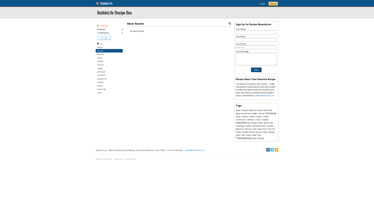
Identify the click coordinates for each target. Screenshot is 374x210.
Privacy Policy (119, 159)
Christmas (270, 113)
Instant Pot (102, 78)
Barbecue (253, 110)
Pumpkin (245, 132)
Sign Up (273, 3)
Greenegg (240, 126)
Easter (260, 123)
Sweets (100, 82)
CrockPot (101, 75)
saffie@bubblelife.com (265, 95)
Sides (99, 57)
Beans (260, 110)
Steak (254, 135)
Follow (104, 38)
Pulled (238, 132)
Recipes (259, 132)
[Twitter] (272, 150)
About (99, 47)
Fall (271, 123)
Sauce (238, 135)
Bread (243, 113)
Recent (100, 50)
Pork (269, 129)
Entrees (100, 54)
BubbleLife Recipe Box (114, 12)
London (270, 126)
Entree (266, 123)
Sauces (100, 64)
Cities (238, 116)
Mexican (248, 129)
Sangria (271, 132)
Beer (270, 110)
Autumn (245, 110)
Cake (254, 113)
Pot (273, 129)
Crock (257, 119)
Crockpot (265, 119)
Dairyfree (241, 122)
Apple (238, 110)
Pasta (259, 129)
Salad (265, 132)
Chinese (261, 113)
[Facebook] (268, 150)
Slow (243, 135)
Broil (249, 113)
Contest (244, 116)
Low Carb (101, 71)
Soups (100, 68)
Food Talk (101, 89)
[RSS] (276, 150)
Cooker (252, 116)
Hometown (256, 126)
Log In (262, 3)
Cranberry (250, 119)
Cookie (258, 116)
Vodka (254, 138)
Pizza (265, 129)
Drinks (100, 85)
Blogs (238, 113)
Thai (259, 135)
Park (254, 129)
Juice (264, 126)
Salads (100, 61)
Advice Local (100, 159)
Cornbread (240, 119)
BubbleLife (106, 3)
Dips (248, 123)
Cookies (265, 116)
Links (99, 92)
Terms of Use (131, 159)
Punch (252, 132)
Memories (240, 129)
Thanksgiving (243, 138)
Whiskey (260, 138)
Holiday (248, 126)
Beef (266, 110)
